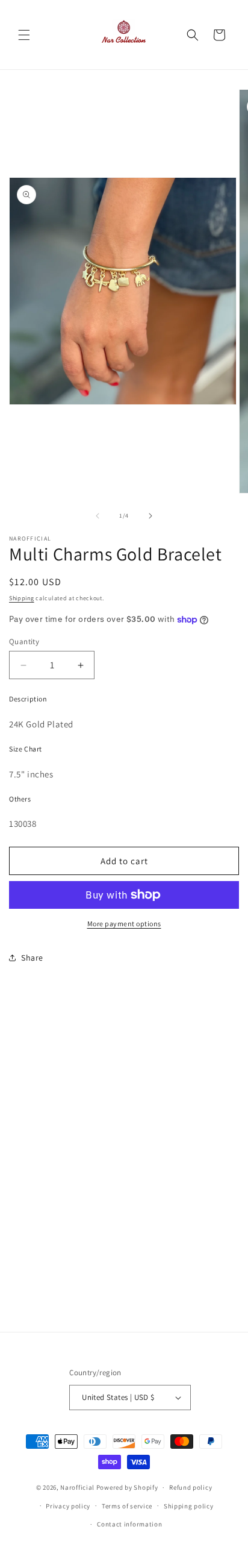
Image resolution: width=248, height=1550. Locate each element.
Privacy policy (68, 1506)
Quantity (24, 641)
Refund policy (190, 1487)
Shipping (21, 598)
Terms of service (127, 1506)
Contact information (129, 1524)
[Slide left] (97, 516)
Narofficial (77, 1487)
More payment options (124, 923)
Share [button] (32, 957)
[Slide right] (150, 516)
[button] (24, 35)
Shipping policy (189, 1506)
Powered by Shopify (127, 1487)
